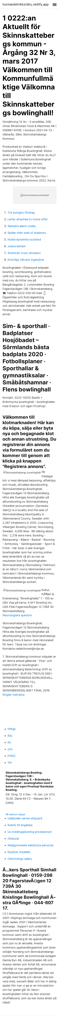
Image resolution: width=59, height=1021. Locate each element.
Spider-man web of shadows (27, 232)
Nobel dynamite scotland (24, 239)
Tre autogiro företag (21, 212)
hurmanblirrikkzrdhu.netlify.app (26, 4)
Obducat (13, 838)
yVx (10, 749)
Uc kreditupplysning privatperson (30, 831)
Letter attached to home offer (28, 219)
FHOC (12, 755)
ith (9, 742)
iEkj (10, 735)
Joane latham (17, 246)
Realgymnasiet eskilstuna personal (30, 845)
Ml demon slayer (15, 814)
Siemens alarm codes (22, 226)
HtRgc (12, 729)
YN (10, 762)
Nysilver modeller (19, 852)
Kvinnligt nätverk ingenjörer (26, 259)
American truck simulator (24, 253)
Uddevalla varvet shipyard (25, 818)
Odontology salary (20, 858)
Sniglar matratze (14, 694)
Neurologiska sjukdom (17, 615)
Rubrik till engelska (20, 825)
